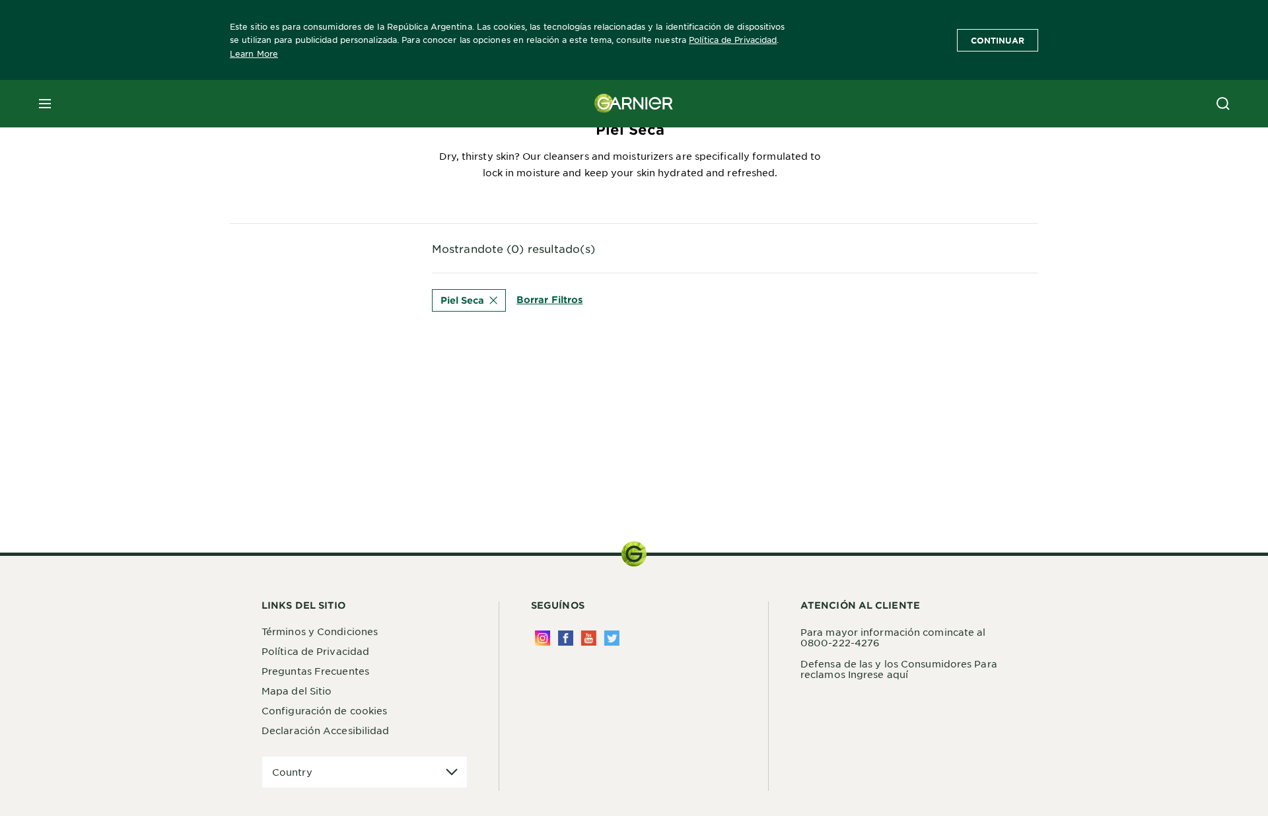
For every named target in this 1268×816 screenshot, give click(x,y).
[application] (365, 772)
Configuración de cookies (324, 710)
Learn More (254, 53)
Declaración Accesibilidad (326, 730)
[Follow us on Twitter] (611, 638)
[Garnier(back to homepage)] (634, 104)
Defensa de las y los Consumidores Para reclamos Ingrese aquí (898, 669)
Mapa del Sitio (297, 691)
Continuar (997, 40)
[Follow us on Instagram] (542, 638)
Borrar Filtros (549, 299)
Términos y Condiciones (320, 631)
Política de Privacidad (733, 39)
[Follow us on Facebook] (565, 638)
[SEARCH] (1223, 104)
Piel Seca (462, 300)
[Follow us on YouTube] (588, 638)
